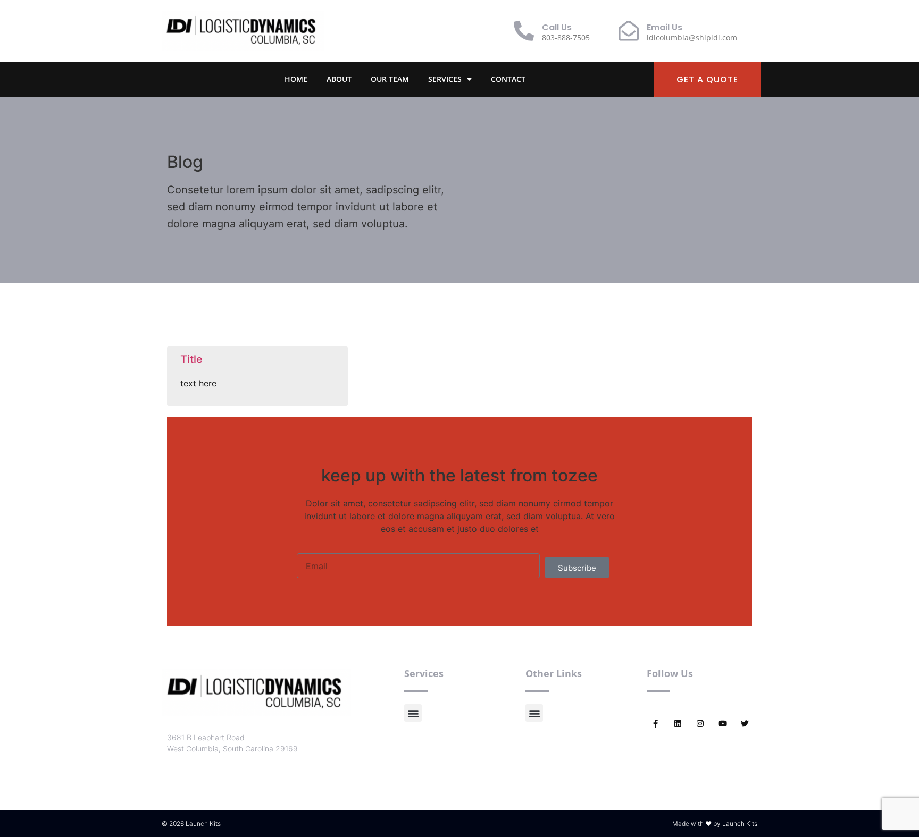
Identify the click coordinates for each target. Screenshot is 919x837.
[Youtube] (722, 723)
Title (191, 359)
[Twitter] (745, 723)
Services (445, 79)
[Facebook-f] (655, 723)
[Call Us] (524, 31)
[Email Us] (629, 31)
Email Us (664, 27)
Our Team (390, 79)
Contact (508, 79)
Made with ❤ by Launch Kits (714, 823)
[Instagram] (700, 723)
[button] (413, 713)
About (339, 79)
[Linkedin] (678, 723)
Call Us (557, 27)
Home (296, 79)
